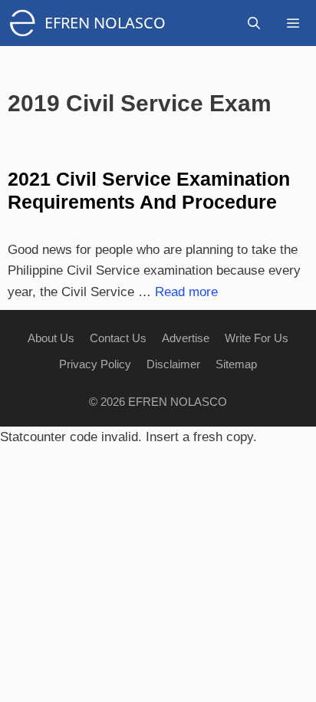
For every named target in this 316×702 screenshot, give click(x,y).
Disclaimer (173, 364)
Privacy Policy (95, 364)
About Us (51, 337)
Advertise (185, 337)
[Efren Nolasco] (26, 23)
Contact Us (118, 337)
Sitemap (236, 364)
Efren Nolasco (105, 22)
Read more (186, 292)
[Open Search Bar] (254, 23)
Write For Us (256, 337)
